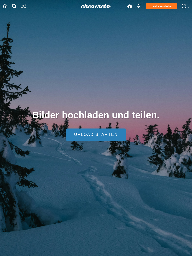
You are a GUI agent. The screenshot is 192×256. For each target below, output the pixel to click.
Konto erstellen (162, 6)
